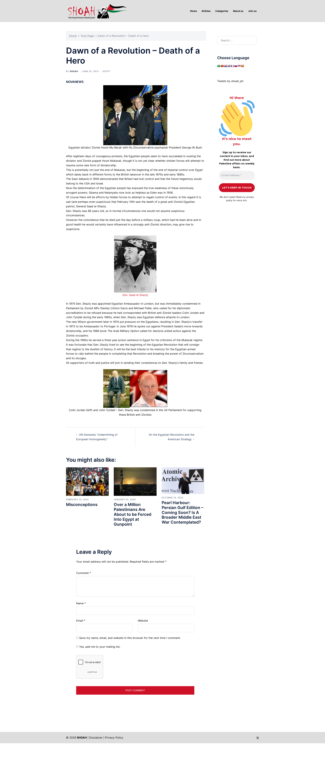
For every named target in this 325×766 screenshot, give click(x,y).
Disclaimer (96, 737)
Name (81, 603)
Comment (83, 573)
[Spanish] (242, 66)
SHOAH (74, 71)
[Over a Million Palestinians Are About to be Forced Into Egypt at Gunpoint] (135, 481)
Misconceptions (82, 504)
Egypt (106, 71)
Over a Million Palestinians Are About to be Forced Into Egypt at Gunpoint (132, 514)
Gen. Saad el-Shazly (135, 295)
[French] (232, 66)
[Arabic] (218, 66)
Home (73, 35)
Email (80, 620)
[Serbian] (239, 66)
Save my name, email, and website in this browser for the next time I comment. (130, 638)
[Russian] (235, 66)
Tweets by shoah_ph (230, 81)
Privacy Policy (114, 737)
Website (143, 620)
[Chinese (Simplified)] (222, 66)
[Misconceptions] (87, 481)
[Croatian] (225, 66)
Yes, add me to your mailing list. (99, 646)
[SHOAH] (96, 10)
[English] (228, 66)
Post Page (87, 35)
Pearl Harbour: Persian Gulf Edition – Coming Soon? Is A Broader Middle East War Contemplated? (182, 512)
